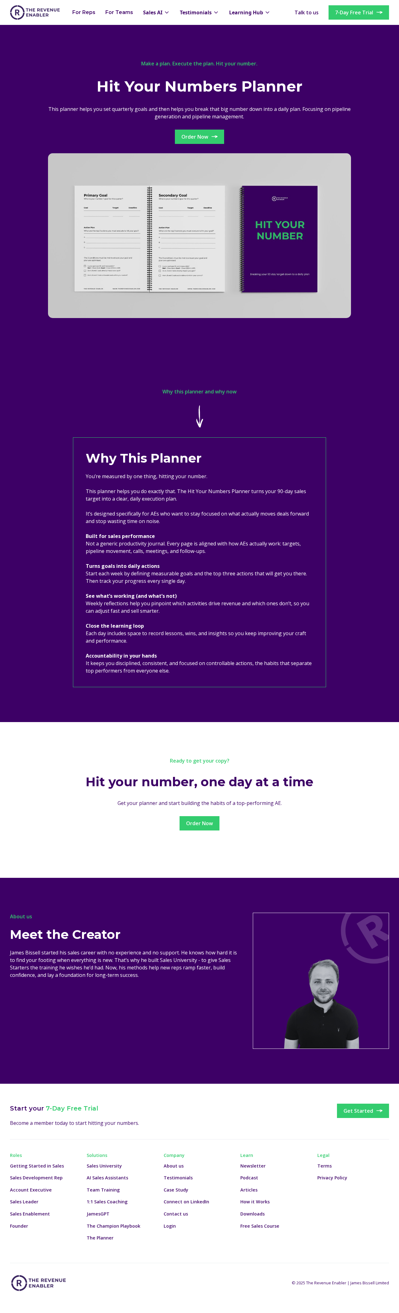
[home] (35, 12)
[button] (156, 12)
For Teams (119, 12)
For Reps (83, 12)
